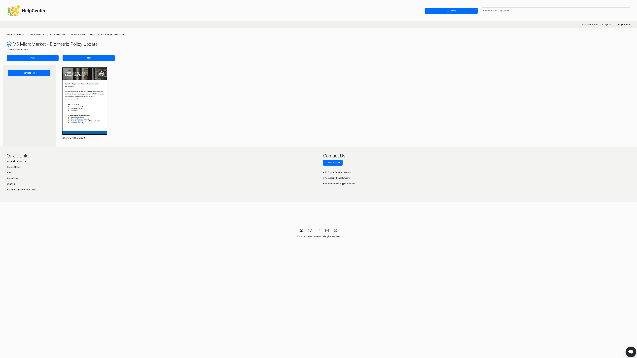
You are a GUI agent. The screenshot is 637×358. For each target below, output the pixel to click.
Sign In (607, 24)
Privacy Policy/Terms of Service (21, 189)
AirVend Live (12, 178)
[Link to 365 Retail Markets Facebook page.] (302, 231)
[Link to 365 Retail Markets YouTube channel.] (335, 231)
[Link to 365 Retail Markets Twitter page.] (310, 231)
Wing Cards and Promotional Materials (107, 34)
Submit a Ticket (333, 163)
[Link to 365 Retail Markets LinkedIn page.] (327, 231)
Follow (88, 58)
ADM (9, 173)
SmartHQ (11, 184)
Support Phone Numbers (338, 178)
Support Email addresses (339, 172)
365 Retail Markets (15, 34)
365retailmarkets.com (17, 161)
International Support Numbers (341, 183)
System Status (591, 24)
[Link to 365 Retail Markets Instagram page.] (319, 231)
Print (33, 58)
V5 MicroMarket (78, 34)
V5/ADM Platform (58, 34)
